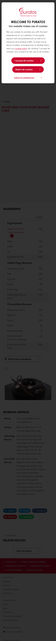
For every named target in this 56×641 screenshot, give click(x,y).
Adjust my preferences (24, 77)
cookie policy (21, 48)
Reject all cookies (24, 69)
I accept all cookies (24, 60)
